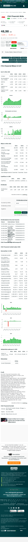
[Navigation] (1, 5)
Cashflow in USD (16, 57)
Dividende (24, 57)
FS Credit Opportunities (11, 233)
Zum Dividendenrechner (20, 215)
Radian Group (11, 224)
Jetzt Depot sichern (14, 489)
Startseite (2, 12)
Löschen (24, 212)
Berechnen (17, 212)
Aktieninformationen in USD (9, 61)
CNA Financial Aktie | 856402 (16, 12)
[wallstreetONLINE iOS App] (13, 511)
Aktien (7, 12)
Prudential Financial (10, 238)
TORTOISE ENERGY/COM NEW (11, 230)
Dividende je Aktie (6, 205)
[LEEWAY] (24, 194)
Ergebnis (3, 209)
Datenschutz (20, 503)
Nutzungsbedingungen (22, 504)
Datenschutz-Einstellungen (7, 504)
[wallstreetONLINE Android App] (20, 511)
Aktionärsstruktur (22, 61)
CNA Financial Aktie (15, 16)
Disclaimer (13, 503)
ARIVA (10, 516)
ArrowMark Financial (10, 227)
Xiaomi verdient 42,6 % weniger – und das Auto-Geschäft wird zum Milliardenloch (16, 420)
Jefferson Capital (10, 236)
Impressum (6, 503)
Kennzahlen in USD (21, 59)
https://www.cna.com (11, 414)
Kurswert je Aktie (5, 202)
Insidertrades (13, 59)
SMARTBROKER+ (19, 484)
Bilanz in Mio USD (6, 57)
